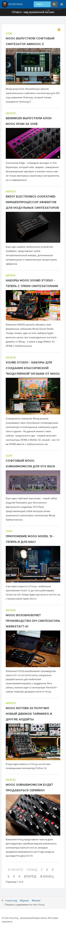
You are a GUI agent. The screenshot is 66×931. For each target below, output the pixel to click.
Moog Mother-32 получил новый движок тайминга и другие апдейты (29, 714)
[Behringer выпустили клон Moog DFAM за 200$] (33, 143)
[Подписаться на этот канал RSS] (59, 29)
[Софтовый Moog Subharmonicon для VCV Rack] (33, 482)
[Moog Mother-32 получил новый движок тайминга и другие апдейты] (33, 741)
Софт (9, 33)
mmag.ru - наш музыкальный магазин (33, 12)
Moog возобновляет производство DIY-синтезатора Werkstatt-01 (33, 621)
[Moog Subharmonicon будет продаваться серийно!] (33, 815)
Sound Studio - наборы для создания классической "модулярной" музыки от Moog (33, 368)
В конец (46, 876)
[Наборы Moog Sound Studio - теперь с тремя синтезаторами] (33, 305)
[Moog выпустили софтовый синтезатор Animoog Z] (33, 66)
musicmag (11, 900)
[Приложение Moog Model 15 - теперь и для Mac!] (33, 564)
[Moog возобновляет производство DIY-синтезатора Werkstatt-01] (33, 649)
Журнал (24, 900)
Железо (11, 113)
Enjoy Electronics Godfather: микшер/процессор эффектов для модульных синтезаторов (32, 202)
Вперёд (30, 876)
